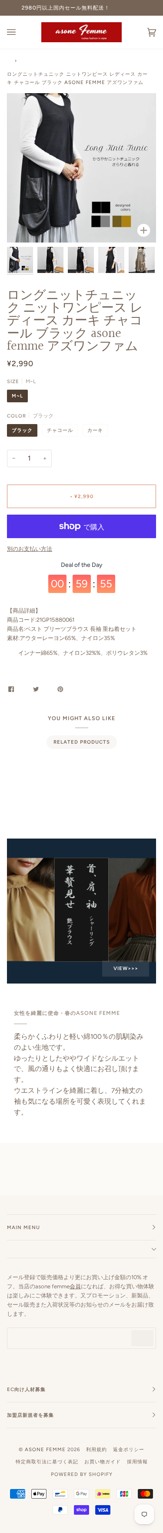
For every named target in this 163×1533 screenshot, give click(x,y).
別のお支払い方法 (29, 549)
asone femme (45, 1449)
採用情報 (137, 1462)
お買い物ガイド (102, 1462)
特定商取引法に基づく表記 (47, 1462)
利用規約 (96, 1449)
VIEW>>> (125, 968)
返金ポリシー (128, 1449)
